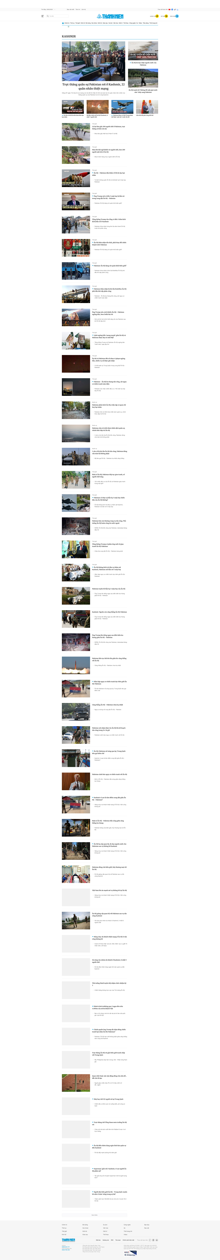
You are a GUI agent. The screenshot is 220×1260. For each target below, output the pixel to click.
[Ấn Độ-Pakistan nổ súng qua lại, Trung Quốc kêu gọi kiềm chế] (76, 758)
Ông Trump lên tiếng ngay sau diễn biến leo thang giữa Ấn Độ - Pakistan (110, 594)
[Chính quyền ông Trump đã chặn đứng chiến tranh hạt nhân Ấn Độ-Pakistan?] (76, 1036)
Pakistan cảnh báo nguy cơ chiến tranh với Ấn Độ (109, 735)
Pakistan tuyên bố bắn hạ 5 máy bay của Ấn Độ (108, 589)
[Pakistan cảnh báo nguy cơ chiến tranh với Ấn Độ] (76, 781)
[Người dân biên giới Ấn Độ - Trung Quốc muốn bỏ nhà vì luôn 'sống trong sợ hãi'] (76, 1199)
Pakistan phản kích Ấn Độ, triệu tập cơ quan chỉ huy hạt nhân (109, 406)
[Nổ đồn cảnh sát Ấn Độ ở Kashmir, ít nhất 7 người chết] (98, 107)
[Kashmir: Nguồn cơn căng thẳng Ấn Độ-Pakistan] (76, 619)
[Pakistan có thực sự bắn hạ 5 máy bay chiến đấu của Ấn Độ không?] (76, 503)
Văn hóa (115, 23)
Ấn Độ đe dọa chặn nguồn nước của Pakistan (143, 64)
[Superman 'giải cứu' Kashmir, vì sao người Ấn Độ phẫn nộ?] (76, 1176)
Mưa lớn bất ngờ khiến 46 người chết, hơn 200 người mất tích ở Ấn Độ (108, 151)
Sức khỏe (94, 23)
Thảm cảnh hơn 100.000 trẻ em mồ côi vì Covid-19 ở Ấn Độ (110, 1200)
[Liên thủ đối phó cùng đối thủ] (147, 107)
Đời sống (88, 23)
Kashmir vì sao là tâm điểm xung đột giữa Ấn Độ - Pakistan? (110, 759)
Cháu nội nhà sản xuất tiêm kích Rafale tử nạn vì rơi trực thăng (110, 1130)
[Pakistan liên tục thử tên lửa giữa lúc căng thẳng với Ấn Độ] (76, 665)
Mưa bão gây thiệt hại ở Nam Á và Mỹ (106, 133)
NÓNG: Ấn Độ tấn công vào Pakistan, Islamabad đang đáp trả (111, 529)
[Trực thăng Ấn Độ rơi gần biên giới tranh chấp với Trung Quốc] (76, 1060)
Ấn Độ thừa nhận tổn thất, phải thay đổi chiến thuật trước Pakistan (109, 244)
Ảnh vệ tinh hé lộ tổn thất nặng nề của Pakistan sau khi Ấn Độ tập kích (110, 320)
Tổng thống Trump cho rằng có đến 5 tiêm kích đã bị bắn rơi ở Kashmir (109, 220)
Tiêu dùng (146, 23)
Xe (137, 23)
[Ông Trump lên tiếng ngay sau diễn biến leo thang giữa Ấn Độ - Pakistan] (76, 642)
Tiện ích (78, 9)
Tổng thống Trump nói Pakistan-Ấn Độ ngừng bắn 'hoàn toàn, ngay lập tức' (110, 343)
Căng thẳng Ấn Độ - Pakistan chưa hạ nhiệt (108, 665)
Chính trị (66, 23)
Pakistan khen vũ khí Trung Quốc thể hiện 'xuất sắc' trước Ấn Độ (122, 116)
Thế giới (77, 23)
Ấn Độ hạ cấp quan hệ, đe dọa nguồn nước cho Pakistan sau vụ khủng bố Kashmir (109, 845)
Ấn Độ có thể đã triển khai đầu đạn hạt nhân (73, 116)
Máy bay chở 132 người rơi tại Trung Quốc (108, 1099)
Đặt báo (98, 1240)
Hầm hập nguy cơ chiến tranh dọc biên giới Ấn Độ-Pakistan (110, 575)
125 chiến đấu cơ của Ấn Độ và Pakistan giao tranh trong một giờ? (110, 482)
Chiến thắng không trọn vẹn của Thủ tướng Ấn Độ (110, 990)
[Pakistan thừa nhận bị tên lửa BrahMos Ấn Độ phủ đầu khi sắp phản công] (76, 294)
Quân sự (94, 402)
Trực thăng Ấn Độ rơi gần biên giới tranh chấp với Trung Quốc (108, 1054)
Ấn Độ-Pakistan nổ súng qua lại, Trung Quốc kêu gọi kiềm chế (110, 689)
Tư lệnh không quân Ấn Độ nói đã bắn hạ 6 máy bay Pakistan (110, 181)
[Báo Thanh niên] (68, 1240)
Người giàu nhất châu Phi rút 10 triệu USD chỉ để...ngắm (108, 1084)
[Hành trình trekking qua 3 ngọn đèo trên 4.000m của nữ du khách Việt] (76, 1013)
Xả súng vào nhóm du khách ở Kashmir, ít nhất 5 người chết (109, 921)
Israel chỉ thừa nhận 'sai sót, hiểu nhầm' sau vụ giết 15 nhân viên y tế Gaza (111, 944)
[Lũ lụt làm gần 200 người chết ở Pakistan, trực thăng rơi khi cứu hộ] (76, 132)
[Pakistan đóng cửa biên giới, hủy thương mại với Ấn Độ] (76, 874)
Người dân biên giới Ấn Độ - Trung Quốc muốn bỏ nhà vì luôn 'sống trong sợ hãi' (109, 1193)
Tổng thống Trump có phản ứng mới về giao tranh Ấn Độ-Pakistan (108, 545)
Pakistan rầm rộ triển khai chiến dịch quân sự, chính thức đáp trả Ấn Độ (110, 413)
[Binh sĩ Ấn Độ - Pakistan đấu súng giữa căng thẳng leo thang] (76, 828)
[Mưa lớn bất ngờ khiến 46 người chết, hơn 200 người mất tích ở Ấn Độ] (76, 155)
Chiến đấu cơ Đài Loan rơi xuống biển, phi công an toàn (110, 1105)
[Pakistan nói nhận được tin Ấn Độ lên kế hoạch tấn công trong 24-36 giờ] (76, 735)
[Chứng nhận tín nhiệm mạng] (130, 1254)
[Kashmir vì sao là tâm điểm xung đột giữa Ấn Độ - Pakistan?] (76, 804)
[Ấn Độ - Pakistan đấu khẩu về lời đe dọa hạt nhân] (76, 178)
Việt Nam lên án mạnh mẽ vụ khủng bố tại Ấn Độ (109, 890)
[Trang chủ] (63, 23)
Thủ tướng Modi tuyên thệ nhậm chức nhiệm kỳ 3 (109, 984)
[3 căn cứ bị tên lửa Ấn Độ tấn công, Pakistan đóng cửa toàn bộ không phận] (76, 456)
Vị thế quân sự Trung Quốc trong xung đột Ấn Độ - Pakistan (110, 366)
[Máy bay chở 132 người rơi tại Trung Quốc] (76, 1106)
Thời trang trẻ (153, 23)
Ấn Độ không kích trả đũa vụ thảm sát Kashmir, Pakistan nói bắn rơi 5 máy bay (109, 505)
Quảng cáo (106, 1240)
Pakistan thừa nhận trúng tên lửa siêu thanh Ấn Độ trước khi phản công (110, 227)
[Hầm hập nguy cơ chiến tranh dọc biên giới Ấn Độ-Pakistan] (76, 688)
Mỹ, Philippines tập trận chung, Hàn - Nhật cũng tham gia (111, 1060)
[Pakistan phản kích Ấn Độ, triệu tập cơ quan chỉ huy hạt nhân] (76, 410)
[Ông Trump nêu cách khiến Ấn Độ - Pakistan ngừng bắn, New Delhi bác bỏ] (76, 317)
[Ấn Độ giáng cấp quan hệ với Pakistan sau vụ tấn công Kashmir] (76, 920)
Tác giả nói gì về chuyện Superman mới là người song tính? (111, 1176)
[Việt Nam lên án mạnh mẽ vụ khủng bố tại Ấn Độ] (76, 897)
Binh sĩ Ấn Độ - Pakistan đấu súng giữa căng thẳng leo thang (110, 780)
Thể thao (125, 23)
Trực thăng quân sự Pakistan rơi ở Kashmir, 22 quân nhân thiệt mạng (93, 86)
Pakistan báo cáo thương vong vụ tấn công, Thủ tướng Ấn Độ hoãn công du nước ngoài (109, 522)
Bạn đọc (146, 1225)
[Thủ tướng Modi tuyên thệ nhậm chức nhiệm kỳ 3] (76, 990)
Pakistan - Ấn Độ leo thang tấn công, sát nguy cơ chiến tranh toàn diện (109, 297)
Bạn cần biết (70, 9)
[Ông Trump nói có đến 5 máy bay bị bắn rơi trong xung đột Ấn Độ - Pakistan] (76, 201)
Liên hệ (83, 9)
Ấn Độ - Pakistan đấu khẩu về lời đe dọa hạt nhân (108, 174)
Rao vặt (146, 1228)
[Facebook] (172, 10)
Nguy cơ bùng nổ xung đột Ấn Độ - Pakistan (108, 709)
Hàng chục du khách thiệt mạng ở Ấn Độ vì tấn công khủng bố (110, 805)
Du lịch (110, 23)
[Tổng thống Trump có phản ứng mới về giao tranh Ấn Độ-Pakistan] (76, 549)
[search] (57, 16)
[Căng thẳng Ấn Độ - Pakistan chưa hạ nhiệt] (76, 712)
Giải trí (121, 23)
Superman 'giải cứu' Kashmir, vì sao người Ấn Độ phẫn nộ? (109, 1170)
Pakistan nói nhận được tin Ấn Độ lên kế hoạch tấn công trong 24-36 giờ (108, 729)
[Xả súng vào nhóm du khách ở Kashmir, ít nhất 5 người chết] (76, 967)
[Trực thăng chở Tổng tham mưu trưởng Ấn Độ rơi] (76, 1129)
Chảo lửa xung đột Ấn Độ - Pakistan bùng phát (109, 551)
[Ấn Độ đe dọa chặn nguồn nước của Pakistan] (143, 50)
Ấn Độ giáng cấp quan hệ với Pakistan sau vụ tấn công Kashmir (109, 875)
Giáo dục (105, 23)
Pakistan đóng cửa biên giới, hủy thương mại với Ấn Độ (110, 828)
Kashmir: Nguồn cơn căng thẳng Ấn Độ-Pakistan (109, 612)
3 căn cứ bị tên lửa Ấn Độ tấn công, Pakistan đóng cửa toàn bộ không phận (110, 436)
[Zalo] (178, 10)
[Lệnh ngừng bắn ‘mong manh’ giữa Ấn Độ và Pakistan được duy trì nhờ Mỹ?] (76, 340)
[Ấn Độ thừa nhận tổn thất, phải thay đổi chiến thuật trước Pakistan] (76, 248)
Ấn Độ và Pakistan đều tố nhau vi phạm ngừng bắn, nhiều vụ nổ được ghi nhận (108, 360)
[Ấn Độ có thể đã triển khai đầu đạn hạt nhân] (73, 107)
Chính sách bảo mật (128, 1240)
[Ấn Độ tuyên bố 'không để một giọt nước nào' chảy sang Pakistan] (143, 78)
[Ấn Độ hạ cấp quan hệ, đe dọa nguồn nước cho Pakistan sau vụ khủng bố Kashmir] (76, 851)
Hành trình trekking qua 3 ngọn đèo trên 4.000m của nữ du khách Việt (107, 1007)
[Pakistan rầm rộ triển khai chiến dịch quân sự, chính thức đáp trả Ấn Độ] (76, 433)
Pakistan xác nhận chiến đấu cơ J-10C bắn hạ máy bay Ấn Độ (110, 389)
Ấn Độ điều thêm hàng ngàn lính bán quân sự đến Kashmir (110, 968)
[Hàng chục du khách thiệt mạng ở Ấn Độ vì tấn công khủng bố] (76, 944)
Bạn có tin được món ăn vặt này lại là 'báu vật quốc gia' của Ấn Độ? (110, 1014)
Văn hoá (105, 1228)
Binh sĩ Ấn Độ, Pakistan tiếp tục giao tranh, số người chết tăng (108, 476)
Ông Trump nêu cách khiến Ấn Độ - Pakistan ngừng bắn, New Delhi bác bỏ (108, 313)
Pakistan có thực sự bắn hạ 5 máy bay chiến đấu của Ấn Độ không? (108, 499)
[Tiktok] (175, 10)
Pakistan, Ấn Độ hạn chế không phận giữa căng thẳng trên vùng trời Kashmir (111, 1037)
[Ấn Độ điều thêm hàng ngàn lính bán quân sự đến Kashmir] (76, 1152)
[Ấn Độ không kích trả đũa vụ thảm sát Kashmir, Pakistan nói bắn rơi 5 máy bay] (76, 572)
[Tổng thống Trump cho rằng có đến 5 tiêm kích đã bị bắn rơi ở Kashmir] (76, 224)
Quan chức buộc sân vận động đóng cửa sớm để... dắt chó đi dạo (109, 1077)
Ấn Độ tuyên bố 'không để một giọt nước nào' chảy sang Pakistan (143, 91)
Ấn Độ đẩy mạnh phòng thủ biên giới (106, 1152)
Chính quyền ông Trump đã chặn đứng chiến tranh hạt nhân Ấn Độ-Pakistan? (109, 1031)
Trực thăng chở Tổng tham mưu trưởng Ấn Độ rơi (109, 1123)
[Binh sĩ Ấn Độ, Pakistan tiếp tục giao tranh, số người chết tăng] (76, 480)
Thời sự (72, 23)
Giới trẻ (100, 23)
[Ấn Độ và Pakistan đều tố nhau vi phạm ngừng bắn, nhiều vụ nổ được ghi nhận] (76, 364)
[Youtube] (169, 10)
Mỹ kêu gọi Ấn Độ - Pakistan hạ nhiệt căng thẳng (109, 458)
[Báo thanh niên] (110, 16)
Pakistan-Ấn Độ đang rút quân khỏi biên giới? (108, 203)
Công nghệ (132, 23)
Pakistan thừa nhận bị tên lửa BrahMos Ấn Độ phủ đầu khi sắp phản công (110, 271)
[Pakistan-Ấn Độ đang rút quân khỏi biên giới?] (76, 271)
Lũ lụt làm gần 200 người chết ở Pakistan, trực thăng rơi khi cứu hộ (108, 128)
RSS (112, 1240)
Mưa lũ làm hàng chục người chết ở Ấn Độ (107, 157)
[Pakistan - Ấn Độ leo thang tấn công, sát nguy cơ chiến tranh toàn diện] (76, 387)
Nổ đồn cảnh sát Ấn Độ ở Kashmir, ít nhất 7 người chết (97, 116)
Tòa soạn (118, 1240)
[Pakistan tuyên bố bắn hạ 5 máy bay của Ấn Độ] (76, 596)
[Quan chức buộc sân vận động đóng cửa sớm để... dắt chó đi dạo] (76, 1083)
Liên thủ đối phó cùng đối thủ (144, 115)
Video (140, 23)
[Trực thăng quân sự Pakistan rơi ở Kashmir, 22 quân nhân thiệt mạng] (93, 61)
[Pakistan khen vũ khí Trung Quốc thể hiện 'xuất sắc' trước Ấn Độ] (122, 107)
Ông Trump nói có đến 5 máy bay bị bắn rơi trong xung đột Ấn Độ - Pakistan (108, 197)
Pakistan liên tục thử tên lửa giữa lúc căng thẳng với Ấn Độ (109, 659)
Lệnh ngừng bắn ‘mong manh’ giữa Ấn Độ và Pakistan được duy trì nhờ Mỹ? (109, 336)
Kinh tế (83, 23)
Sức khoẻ (85, 1228)
